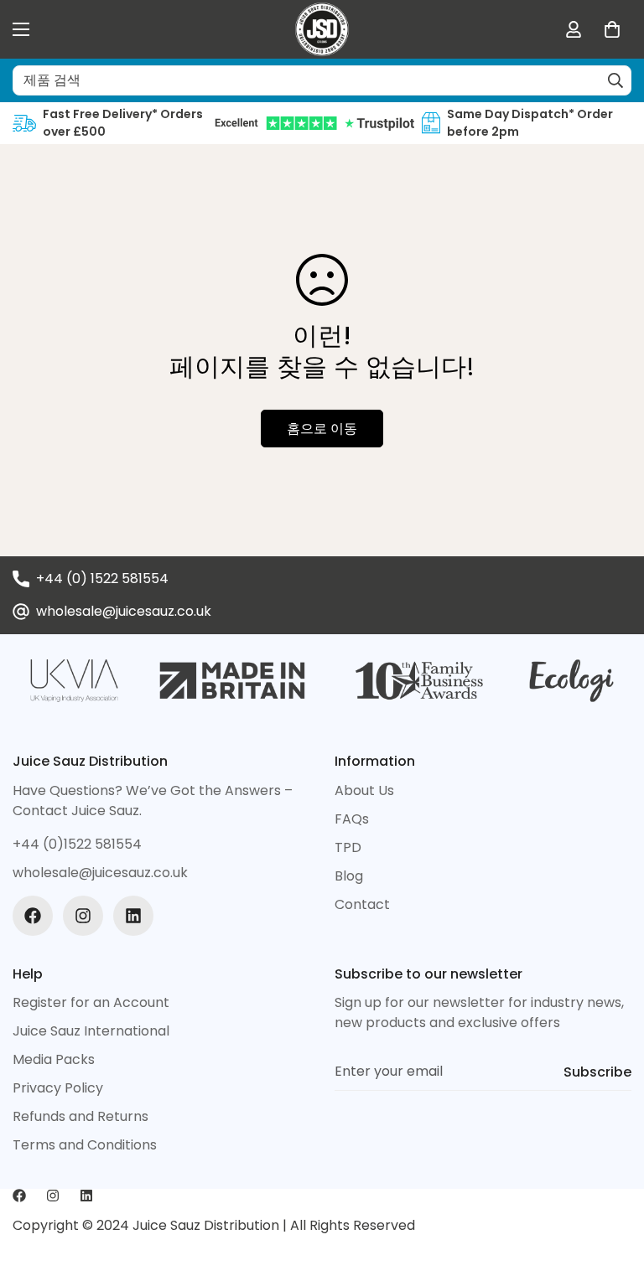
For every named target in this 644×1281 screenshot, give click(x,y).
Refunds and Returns (80, 1116)
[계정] (573, 29)
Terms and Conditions (85, 1144)
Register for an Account (91, 1002)
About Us (364, 790)
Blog (349, 876)
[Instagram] (83, 916)
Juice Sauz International (91, 1031)
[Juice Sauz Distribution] (322, 29)
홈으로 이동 (322, 428)
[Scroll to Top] (611, 1189)
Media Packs (54, 1059)
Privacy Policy (58, 1088)
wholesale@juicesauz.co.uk (123, 611)
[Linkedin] (133, 916)
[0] (612, 29)
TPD (348, 847)
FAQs (352, 819)
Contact (362, 904)
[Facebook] (33, 916)
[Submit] (615, 80)
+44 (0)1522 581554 (77, 844)
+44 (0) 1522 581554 (102, 578)
